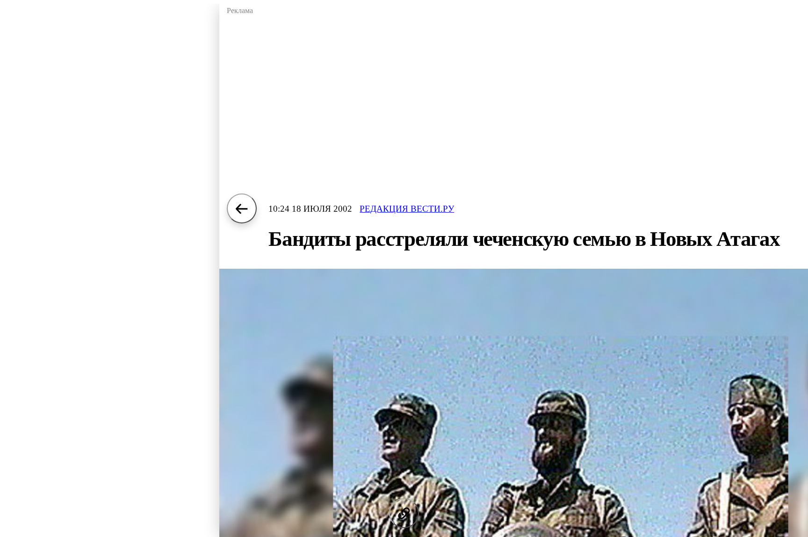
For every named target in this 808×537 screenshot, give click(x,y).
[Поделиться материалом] (404, 513)
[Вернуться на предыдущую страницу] (242, 208)
